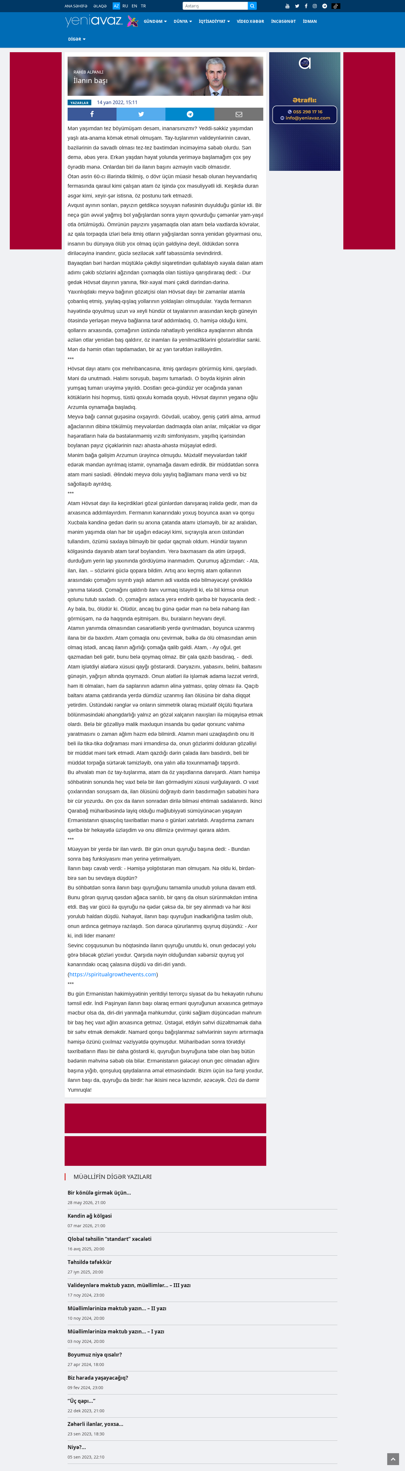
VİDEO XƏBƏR (250, 21)
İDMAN (310, 21)
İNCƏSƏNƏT (283, 21)
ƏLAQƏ (100, 6)
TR (143, 6)
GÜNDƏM (153, 21)
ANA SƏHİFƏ (76, 6)
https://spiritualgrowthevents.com (112, 974)
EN (134, 6)
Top (393, 1459)
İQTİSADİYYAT (212, 21)
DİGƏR (74, 39)
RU (125, 6)
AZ (116, 6)
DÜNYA (181, 21)
